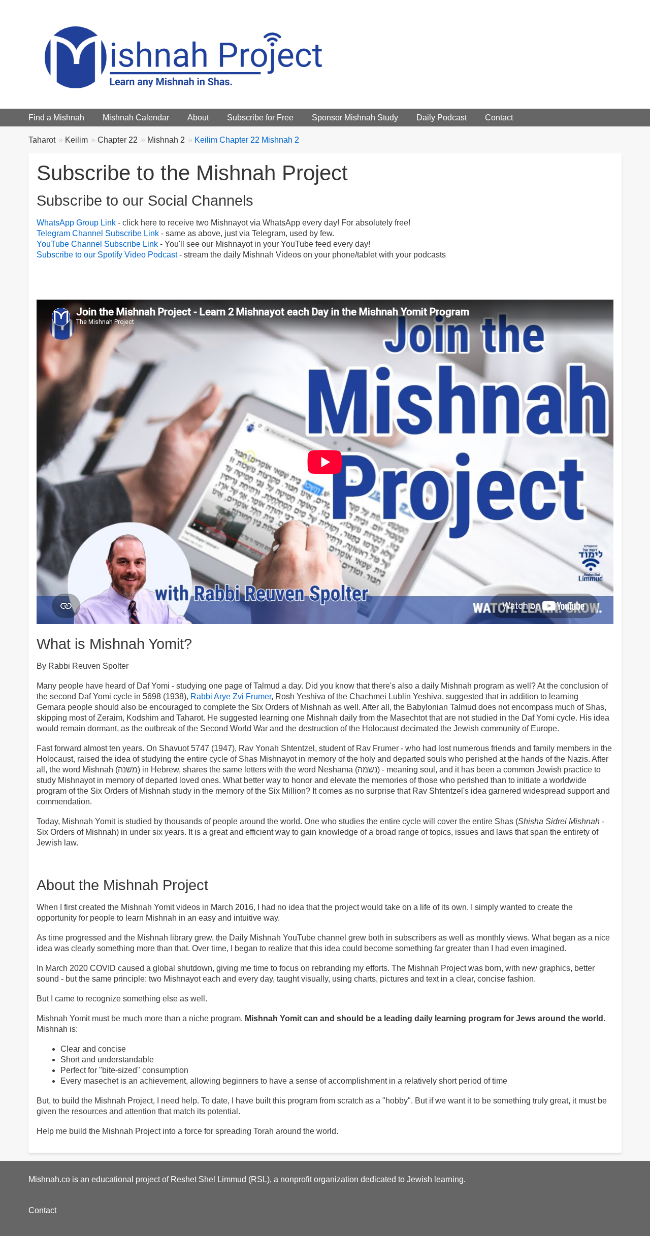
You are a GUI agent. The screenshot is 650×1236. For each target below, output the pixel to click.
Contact (499, 117)
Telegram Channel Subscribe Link (98, 233)
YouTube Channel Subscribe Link (97, 244)
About (198, 117)
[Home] (206, 54)
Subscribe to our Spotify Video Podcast (107, 254)
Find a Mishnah (56, 117)
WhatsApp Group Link (76, 222)
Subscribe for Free (260, 117)
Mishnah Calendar (136, 117)
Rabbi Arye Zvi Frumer (230, 696)
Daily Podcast (441, 117)
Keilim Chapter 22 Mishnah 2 (246, 140)
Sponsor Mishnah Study (355, 117)
